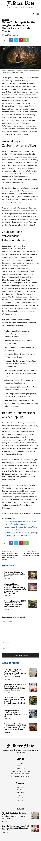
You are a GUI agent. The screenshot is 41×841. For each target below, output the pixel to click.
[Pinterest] (21, 40)
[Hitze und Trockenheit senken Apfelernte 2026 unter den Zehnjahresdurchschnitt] (33, 700)
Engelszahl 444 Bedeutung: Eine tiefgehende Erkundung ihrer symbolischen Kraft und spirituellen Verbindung (15, 588)
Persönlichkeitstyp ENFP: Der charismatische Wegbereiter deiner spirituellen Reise (15, 604)
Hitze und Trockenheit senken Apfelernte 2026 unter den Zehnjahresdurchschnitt (14, 700)
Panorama (6, 19)
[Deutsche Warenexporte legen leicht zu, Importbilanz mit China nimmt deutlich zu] (33, 687)
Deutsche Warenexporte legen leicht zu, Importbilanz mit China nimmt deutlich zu (15, 687)
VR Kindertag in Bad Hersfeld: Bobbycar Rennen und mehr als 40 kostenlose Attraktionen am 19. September (15, 673)
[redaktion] (3, 35)
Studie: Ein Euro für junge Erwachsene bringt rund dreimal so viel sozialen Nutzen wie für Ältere (15, 727)
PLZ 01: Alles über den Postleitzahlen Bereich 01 (30, 554)
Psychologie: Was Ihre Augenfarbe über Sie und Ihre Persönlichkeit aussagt (10, 556)
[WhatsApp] (26, 40)
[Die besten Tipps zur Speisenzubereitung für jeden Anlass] (32, 575)
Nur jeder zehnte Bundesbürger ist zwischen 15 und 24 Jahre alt (15, 713)
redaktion (8, 35)
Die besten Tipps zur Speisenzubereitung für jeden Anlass (14, 574)
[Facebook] (11, 40)
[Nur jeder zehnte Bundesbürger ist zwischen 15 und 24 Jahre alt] (33, 714)
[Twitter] (16, 40)
